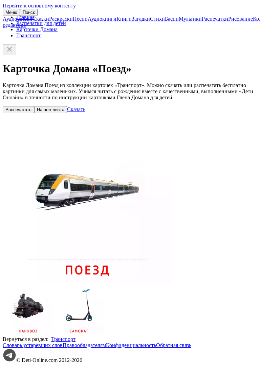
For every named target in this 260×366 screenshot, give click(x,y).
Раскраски (61, 19)
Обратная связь (173, 345)
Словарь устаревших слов (33, 345)
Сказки (40, 19)
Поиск (29, 12)
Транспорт (28, 35)
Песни (80, 19)
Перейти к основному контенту (39, 5)
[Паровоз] (28, 333)
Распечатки (215, 19)
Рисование (240, 19)
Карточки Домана (37, 29)
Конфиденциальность (131, 345)
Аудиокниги (102, 19)
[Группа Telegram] (9, 360)
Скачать (76, 109)
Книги (124, 19)
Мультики (190, 19)
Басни (172, 19)
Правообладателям (84, 345)
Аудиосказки (17, 19)
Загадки (141, 19)
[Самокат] (78, 333)
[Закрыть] (9, 49)
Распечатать (18, 109)
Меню (11, 12)
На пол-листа (50, 109)
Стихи (157, 19)
